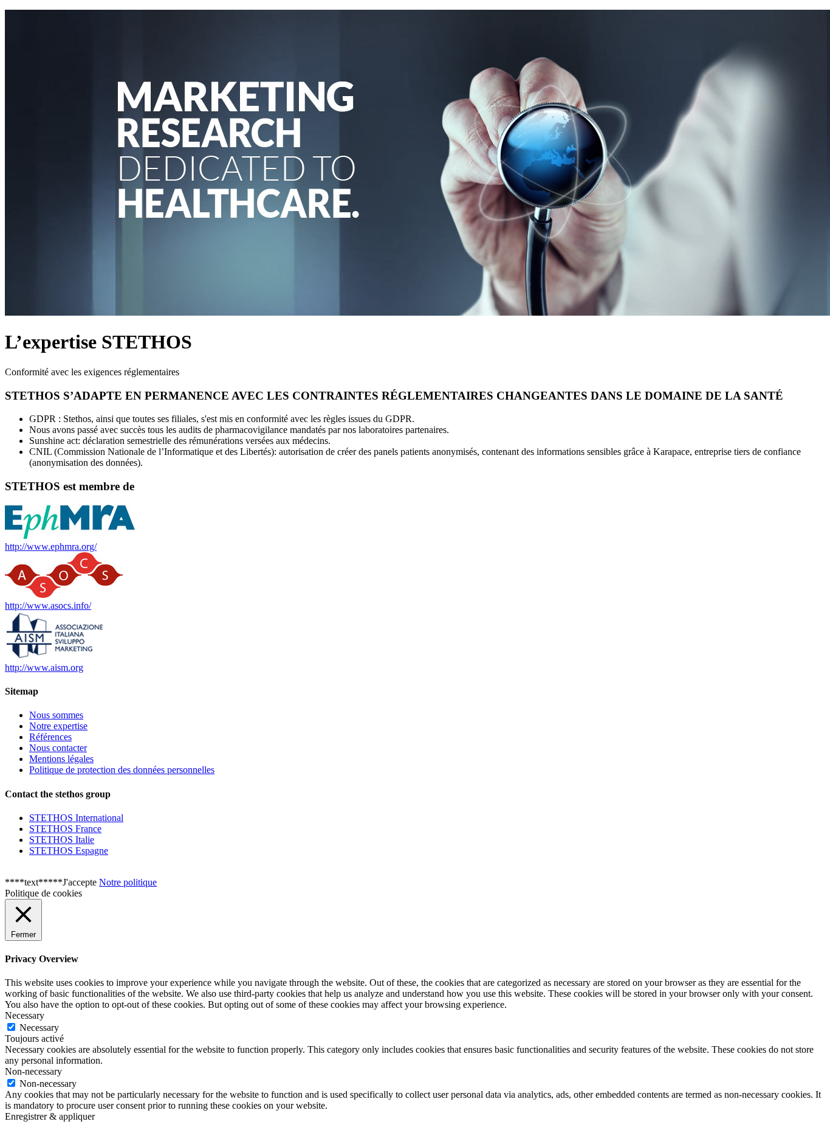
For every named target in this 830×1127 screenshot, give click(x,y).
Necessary (39, 1027)
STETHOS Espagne (68, 850)
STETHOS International (76, 818)
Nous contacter (58, 748)
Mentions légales (61, 759)
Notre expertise (58, 726)
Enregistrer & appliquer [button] (50, 1116)
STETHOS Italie (61, 839)
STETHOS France (65, 829)
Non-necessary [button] (33, 1071)
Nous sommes (56, 715)
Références (50, 737)
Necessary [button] (24, 1015)
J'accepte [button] (80, 882)
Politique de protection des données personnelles (121, 770)
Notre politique (128, 882)
